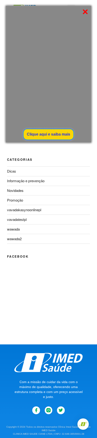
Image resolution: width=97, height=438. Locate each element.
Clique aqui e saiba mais (48, 134)
